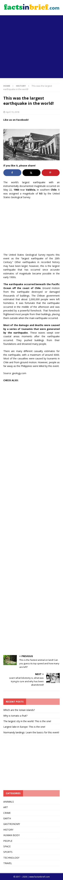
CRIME (7, 812)
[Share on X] (31, 172)
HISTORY (8, 829)
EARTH (7, 818)
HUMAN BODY (11, 835)
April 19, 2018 (12, 111)
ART (5, 807)
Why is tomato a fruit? (15, 715)
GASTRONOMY (11, 824)
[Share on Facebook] (12, 172)
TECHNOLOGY (11, 857)
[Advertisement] (31, 46)
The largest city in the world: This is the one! (27, 721)
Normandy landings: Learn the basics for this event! (31, 732)
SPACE (7, 846)
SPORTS (7, 852)
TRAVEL (7, 863)
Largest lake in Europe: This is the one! (24, 726)
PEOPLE (7, 840)
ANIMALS (8, 801)
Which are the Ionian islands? (19, 710)
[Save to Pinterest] (51, 172)
